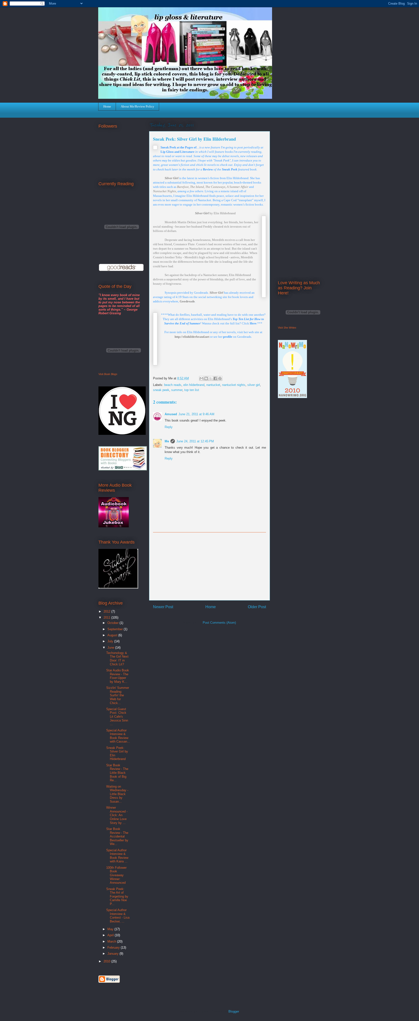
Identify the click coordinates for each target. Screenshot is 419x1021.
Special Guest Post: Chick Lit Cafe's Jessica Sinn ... (117, 716)
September (115, 629)
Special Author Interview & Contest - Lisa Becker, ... (117, 915)
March (112, 941)
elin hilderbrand (193, 385)
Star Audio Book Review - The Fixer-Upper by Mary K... (117, 675)
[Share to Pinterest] (220, 378)
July (110, 641)
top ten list (191, 390)
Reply (169, 427)
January (113, 953)
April (111, 935)
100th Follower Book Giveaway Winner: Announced (116, 875)
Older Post (257, 607)
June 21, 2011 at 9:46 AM (196, 414)
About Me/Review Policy (137, 106)
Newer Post (163, 607)
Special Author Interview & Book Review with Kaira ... (117, 855)
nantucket (213, 385)
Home (107, 106)
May (110, 929)
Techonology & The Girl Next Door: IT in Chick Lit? (117, 658)
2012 (107, 611)
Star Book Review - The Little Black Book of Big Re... (117, 772)
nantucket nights (233, 385)
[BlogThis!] (206, 378)
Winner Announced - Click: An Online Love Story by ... (117, 815)
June (111, 647)
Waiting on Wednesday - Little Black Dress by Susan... (117, 794)
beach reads (172, 385)
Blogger (233, 1011)
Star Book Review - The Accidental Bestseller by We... (117, 836)
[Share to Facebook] (215, 378)
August (112, 635)
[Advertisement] (209, 566)
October (113, 623)
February (114, 947)
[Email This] (201, 378)
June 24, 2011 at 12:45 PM (195, 441)
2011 (107, 617)
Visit (107, 374)
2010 (107, 961)
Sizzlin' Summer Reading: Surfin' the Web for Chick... (117, 695)
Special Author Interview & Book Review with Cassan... (118, 736)
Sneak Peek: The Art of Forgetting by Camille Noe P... (117, 896)
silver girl (253, 385)
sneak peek (161, 390)
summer (176, 390)
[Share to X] (210, 378)
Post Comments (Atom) (219, 622)
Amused (171, 414)
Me (167, 441)
